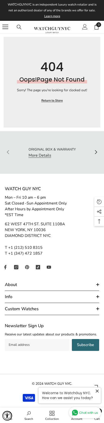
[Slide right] (96, 152)
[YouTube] (48, 267)
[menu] (5, 27)
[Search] (19, 27)
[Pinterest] (27, 267)
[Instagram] (16, 267)
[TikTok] (38, 267)
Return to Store (52, 100)
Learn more (52, 16)
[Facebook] (5, 267)
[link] (29, 415)
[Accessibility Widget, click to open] (7, 416)
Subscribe (85, 344)
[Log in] (85, 27)
